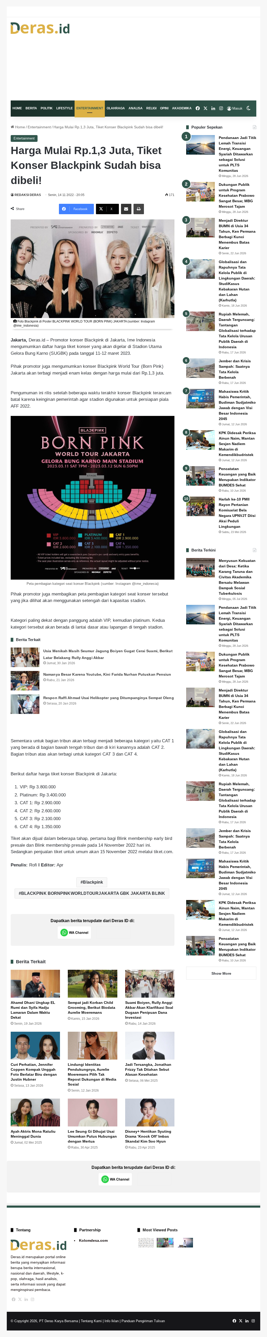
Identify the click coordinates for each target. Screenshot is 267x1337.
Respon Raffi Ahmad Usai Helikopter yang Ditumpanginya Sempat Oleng (108, 698)
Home (17, 108)
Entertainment (89, 108)
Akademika (182, 108)
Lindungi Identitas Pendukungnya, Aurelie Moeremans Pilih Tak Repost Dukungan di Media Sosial (92, 1074)
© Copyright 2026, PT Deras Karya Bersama (44, 1321)
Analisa (136, 108)
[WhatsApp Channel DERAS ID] (74, 932)
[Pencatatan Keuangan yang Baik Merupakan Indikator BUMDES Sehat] (200, 476)
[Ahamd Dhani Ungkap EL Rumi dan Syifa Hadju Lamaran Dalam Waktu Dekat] (35, 984)
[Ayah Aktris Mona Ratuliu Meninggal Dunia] (35, 1112)
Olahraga (116, 108)
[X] (20, 1299)
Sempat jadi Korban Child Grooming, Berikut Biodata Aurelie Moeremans (91, 1007)
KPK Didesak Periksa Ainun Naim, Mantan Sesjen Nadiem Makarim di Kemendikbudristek (237, 444)
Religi (151, 108)
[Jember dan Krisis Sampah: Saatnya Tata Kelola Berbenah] (200, 368)
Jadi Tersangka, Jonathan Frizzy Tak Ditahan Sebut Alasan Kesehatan (148, 1069)
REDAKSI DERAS (28, 195)
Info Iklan (112, 1321)
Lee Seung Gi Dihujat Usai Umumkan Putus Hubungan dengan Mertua (92, 1136)
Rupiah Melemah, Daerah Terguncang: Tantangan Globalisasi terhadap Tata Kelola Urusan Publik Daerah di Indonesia (237, 330)
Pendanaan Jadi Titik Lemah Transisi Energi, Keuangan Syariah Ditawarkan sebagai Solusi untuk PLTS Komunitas (237, 154)
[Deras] (40, 28)
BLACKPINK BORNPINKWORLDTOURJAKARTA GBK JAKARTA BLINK (93, 893)
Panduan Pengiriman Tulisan (143, 1321)
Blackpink (93, 882)
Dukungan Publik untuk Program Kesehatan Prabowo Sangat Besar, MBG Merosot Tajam (236, 195)
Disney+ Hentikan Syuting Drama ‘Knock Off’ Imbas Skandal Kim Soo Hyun (148, 1136)
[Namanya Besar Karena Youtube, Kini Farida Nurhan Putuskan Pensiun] (25, 680)
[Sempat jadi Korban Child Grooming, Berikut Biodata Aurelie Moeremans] (92, 984)
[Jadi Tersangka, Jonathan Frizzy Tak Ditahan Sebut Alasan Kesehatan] (150, 1046)
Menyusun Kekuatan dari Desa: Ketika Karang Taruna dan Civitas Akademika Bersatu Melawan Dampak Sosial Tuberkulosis (237, 577)
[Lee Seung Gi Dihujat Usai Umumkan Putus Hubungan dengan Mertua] (92, 1112)
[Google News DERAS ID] (113, 932)
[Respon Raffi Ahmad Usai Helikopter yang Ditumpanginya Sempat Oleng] (25, 704)
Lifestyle (64, 108)
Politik (47, 108)
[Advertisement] (176, 58)
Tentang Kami (91, 1321)
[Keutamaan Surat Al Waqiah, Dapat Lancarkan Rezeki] (146, 1242)
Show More (221, 973)
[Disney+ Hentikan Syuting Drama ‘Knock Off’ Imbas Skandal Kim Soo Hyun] (150, 1112)
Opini (164, 108)
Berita (31, 108)
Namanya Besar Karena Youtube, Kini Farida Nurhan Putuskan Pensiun (107, 674)
